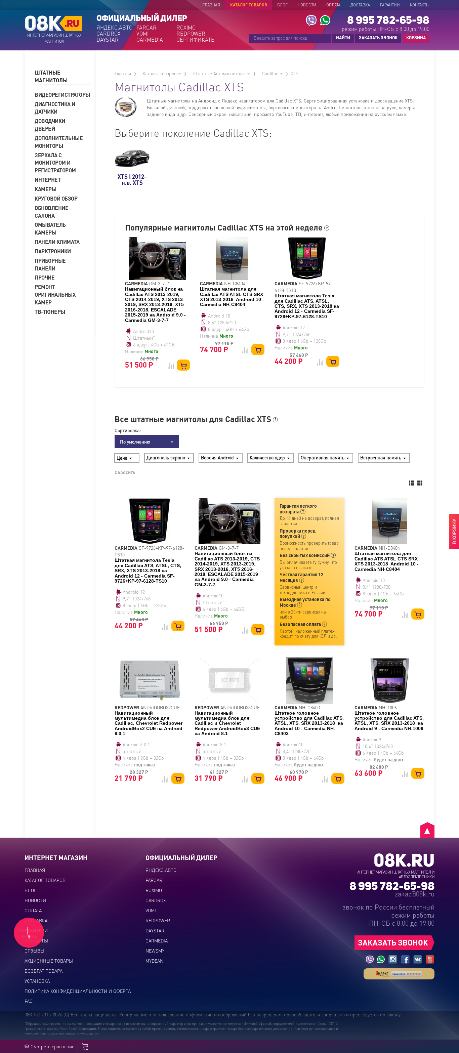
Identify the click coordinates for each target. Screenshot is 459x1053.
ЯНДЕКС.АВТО (114, 27)
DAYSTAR (107, 39)
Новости (307, 4)
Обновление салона (51, 211)
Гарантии (390, 4)
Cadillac (271, 73)
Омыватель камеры (50, 228)
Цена (123, 458)
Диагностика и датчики (55, 107)
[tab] (63, 76)
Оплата (333, 4)
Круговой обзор (56, 198)
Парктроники (53, 251)
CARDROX (108, 33)
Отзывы (34, 950)
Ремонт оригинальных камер (55, 294)
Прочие (44, 277)
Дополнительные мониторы (59, 141)
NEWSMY (154, 950)
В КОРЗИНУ (454, 531)
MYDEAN (154, 961)
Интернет (47, 179)
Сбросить (125, 472)
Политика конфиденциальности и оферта (78, 991)
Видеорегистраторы (60, 94)
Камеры (45, 189)
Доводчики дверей (50, 124)
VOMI (142, 33)
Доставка (360, 4)
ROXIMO (186, 27)
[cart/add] (183, 365)
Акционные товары (49, 961)
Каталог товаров (248, 4)
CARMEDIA (149, 39)
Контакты (419, 4)
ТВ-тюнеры (50, 311)
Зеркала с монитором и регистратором (55, 163)
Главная (211, 4)
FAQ (29, 1001)
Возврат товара (43, 971)
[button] (63, 76)
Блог (282, 4)
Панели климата (57, 241)
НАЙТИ (343, 37)
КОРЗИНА (414, 38)
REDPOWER (190, 33)
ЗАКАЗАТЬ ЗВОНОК (378, 37)
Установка (37, 981)
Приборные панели (50, 264)
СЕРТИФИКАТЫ (195, 39)
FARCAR (146, 27)
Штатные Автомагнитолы (220, 73)
